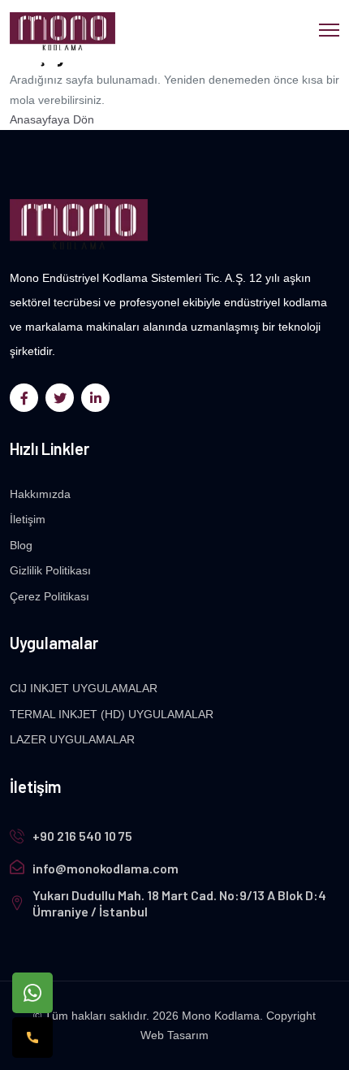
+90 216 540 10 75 (82, 835)
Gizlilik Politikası (50, 570)
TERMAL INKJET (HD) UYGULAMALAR (111, 714)
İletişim (27, 519)
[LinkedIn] (95, 397)
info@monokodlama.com (105, 868)
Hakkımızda (40, 493)
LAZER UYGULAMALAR (72, 739)
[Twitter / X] (59, 397)
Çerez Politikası (49, 596)
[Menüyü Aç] (329, 28)
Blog (21, 545)
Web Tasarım (174, 1035)
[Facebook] (24, 397)
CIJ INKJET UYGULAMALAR (83, 688)
